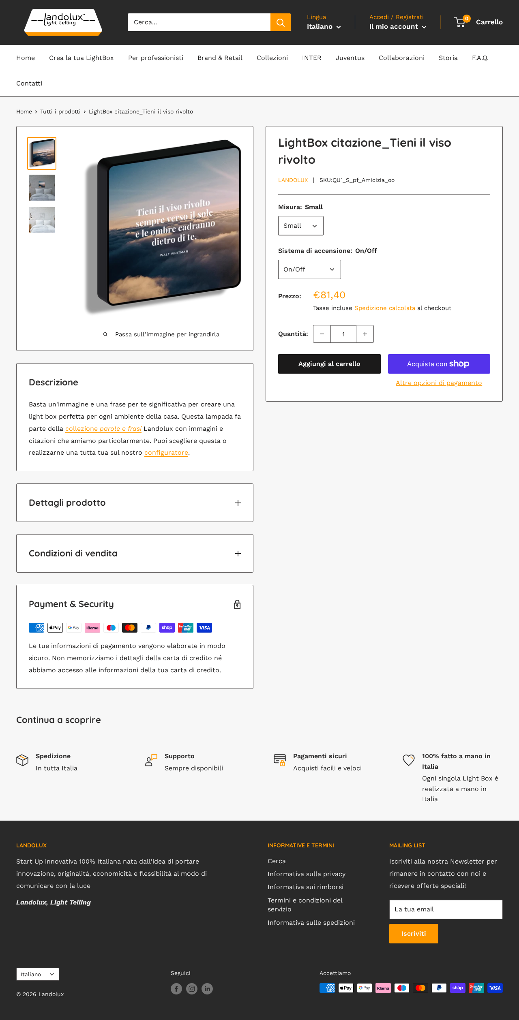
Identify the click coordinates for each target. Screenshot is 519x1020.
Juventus (350, 58)
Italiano (31, 974)
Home (25, 58)
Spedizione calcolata (384, 308)
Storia (448, 58)
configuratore (166, 452)
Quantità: (293, 334)
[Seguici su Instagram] (191, 989)
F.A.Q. (480, 58)
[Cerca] (280, 22)
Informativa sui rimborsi (305, 887)
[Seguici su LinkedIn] (207, 989)
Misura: (300, 207)
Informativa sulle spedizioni (311, 922)
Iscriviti (413, 933)
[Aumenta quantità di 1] (364, 333)
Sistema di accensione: (327, 251)
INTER (312, 58)
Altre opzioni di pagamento (439, 383)
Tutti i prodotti (60, 111)
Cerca (277, 861)
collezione (103, 428)
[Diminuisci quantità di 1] (321, 333)
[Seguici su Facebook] (176, 989)
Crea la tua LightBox (81, 58)
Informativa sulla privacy (306, 874)
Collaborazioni (402, 58)
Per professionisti (155, 58)
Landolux (293, 180)
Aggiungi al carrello (329, 364)
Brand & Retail (219, 58)
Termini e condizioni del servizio (305, 904)
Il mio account (394, 26)
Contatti (29, 83)
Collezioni (272, 58)
